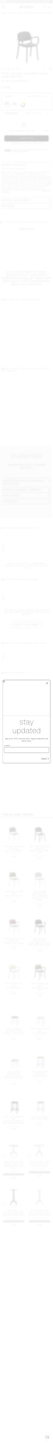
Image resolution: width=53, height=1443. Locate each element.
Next (44, 758)
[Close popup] (47, 683)
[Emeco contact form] (47, 1437)
